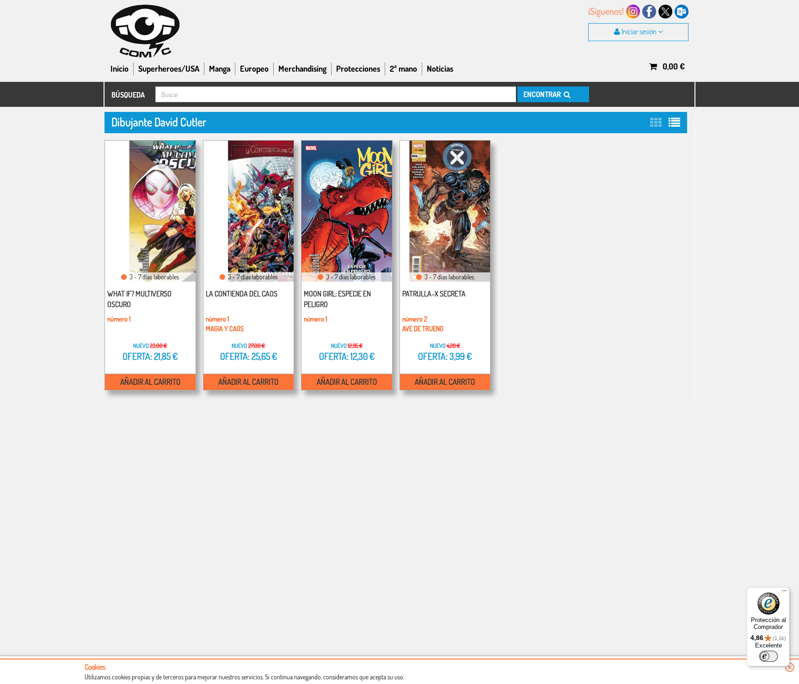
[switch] (768, 656)
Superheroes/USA (168, 68)
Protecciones (358, 68)
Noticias (440, 68)
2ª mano (403, 68)
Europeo (254, 68)
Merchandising (302, 68)
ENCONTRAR (543, 94)
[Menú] (784, 592)
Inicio (120, 68)
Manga (219, 68)
